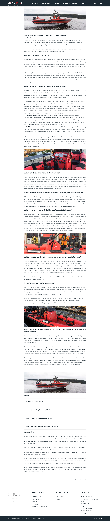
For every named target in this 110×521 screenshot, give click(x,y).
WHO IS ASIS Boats (87, 497)
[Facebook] (89, 3)
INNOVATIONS (85, 503)
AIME (82, 506)
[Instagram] (92, 3)
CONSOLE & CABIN (38, 497)
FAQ (43, 518)
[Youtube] (101, 3)
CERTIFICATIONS (86, 511)
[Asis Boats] (14, 493)
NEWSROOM (61, 497)
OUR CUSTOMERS (87, 508)
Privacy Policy (37, 518)
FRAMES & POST (37, 499)
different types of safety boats (33, 93)
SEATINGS (35, 501)
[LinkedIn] (95, 3)
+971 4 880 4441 (15, 498)
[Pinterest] (98, 3)
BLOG (58, 499)
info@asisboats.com (16, 501)
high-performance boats (51, 177)
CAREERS (84, 513)
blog (25, 32)
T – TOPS (35, 504)
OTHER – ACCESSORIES (40, 506)
